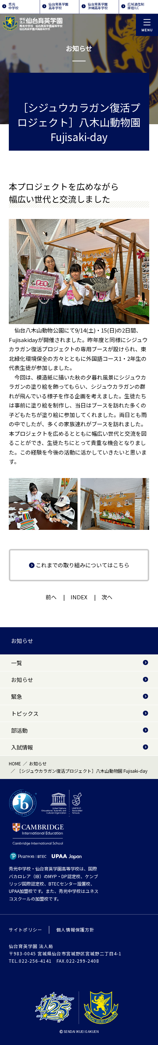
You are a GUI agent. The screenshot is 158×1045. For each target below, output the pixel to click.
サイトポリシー (25, 929)
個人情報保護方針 (75, 929)
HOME (15, 763)
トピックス (25, 713)
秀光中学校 (13, 6)
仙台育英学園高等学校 (58, 6)
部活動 (19, 730)
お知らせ (22, 640)
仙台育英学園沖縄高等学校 (98, 6)
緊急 (16, 696)
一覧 (16, 663)
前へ (51, 597)
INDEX (79, 597)
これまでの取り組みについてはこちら (82, 565)
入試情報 (22, 747)
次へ (106, 597)
